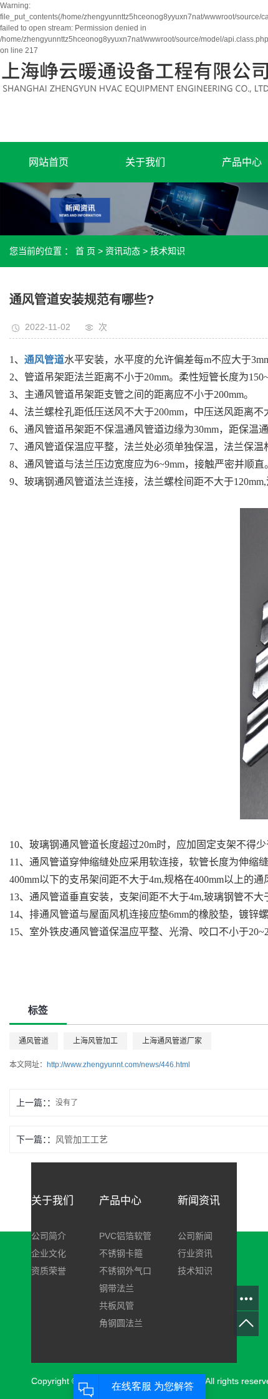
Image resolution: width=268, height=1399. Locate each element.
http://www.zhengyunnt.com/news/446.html (118, 1064)
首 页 (85, 251)
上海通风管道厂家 (172, 1041)
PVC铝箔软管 (125, 1236)
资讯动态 (122, 251)
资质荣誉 (48, 1271)
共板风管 (116, 1306)
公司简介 (48, 1236)
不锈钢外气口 (125, 1271)
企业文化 (48, 1253)
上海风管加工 (95, 1041)
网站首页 (49, 162)
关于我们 (145, 162)
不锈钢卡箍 (121, 1253)
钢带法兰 (116, 1288)
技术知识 (167, 251)
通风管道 (34, 1041)
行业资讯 (195, 1253)
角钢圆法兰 (121, 1323)
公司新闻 (195, 1236)
